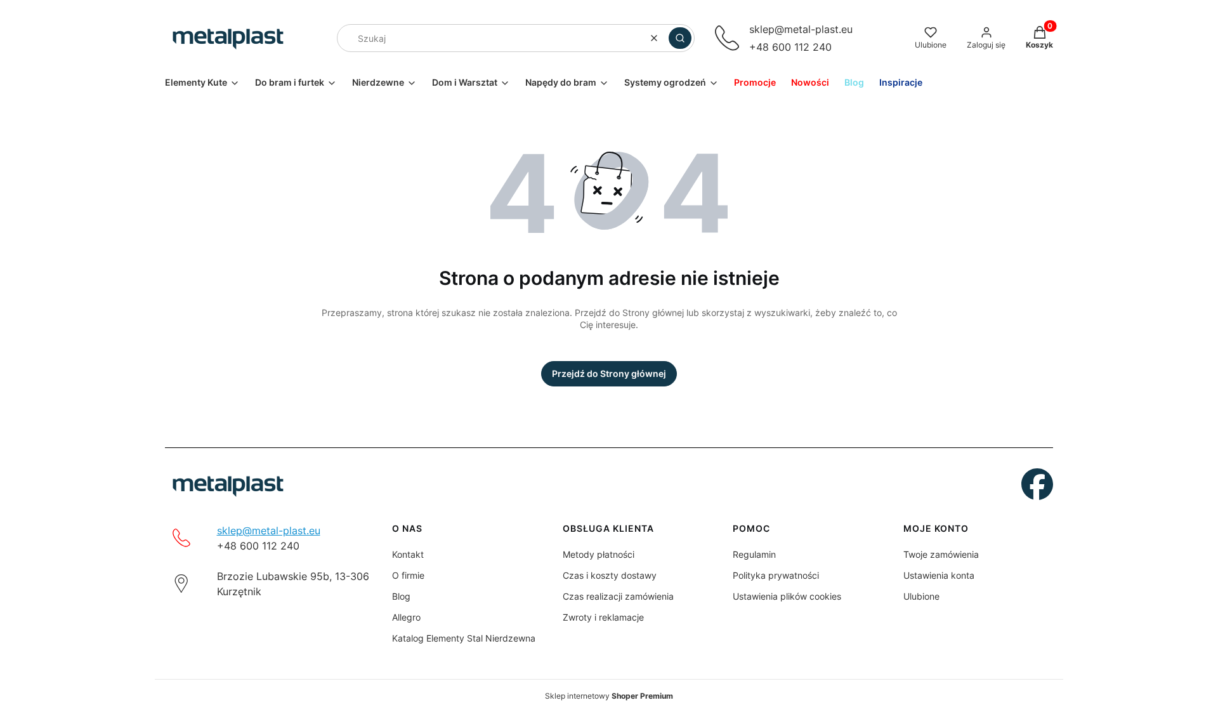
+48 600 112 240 (790, 47)
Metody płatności (598, 554)
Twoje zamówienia (941, 554)
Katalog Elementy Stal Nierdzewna (463, 638)
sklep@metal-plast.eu (801, 29)
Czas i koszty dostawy (610, 575)
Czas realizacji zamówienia (618, 596)
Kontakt (408, 554)
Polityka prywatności (776, 575)
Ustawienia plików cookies (787, 596)
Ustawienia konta (938, 575)
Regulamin (754, 554)
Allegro (406, 617)
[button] (680, 38)
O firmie (408, 575)
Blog (401, 596)
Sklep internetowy (609, 696)
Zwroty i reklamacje (603, 617)
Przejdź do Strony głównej (609, 373)
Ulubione (921, 596)
